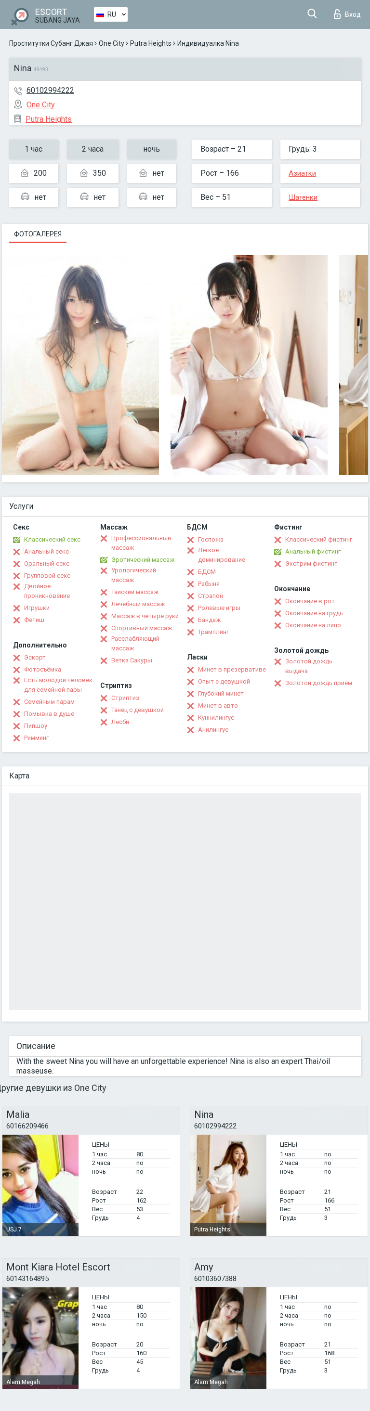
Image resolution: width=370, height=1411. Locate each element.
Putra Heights (151, 43)
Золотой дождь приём (318, 682)
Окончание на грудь (314, 613)
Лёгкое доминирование (221, 554)
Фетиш (34, 619)
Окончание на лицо (313, 625)
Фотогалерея (38, 234)
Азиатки (302, 173)
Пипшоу (35, 725)
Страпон (210, 595)
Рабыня (209, 583)
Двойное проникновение (47, 591)
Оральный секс (46, 563)
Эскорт (35, 657)
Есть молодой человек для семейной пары (58, 684)
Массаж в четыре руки (145, 616)
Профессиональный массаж (141, 542)
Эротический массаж (142, 559)
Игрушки (37, 607)
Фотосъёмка (42, 669)
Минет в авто (218, 705)
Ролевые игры (219, 607)
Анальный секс (46, 551)
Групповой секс (47, 575)
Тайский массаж (135, 591)
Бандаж (209, 619)
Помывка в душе (49, 713)
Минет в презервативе (232, 669)
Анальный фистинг (313, 551)
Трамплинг (213, 631)
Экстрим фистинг (311, 563)
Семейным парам (49, 701)
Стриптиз (125, 697)
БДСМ (207, 571)
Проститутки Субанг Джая (51, 43)
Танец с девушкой (137, 709)
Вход (353, 14)
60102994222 (50, 90)
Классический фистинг (318, 539)
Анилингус (213, 729)
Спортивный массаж (141, 628)
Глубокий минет (221, 693)
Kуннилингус (216, 717)
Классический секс (52, 539)
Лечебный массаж (138, 604)
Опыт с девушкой (224, 681)
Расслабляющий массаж (135, 643)
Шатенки (303, 197)
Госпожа (211, 539)
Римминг (36, 737)
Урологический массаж (133, 575)
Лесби (120, 721)
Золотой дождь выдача (308, 666)
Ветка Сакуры (131, 660)
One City (111, 43)
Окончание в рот (310, 601)
